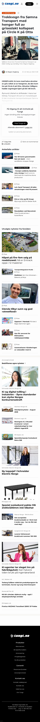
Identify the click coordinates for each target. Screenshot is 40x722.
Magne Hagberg (13, 72)
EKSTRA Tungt (9, 13)
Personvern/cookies (20, 669)
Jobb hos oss (20, 689)
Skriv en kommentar (30, 142)
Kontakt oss (20, 686)
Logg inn (28, 127)
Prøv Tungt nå (20, 123)
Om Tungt (20, 692)
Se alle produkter (20, 660)
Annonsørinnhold (20, 673)
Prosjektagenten (20, 656)
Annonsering (20, 653)
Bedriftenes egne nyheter (13, 363)
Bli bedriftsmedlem (20, 650)
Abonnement (20, 646)
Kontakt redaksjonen (20, 682)
